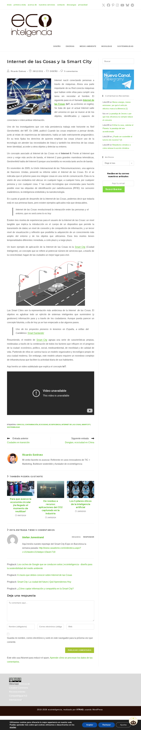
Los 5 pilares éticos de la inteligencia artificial (81, 504)
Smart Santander (36, 333)
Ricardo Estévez (18, 71)
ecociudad (43, 424)
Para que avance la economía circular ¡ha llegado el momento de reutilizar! (20, 505)
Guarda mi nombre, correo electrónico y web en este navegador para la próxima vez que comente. (50, 640)
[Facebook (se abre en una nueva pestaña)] (108, 5)
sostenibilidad (13, 427)
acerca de (32, 5)
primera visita (20, 5)
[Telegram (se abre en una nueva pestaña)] (132, 5)
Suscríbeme (113, 189)
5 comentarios (71, 71)
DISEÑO (54, 71)
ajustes (13, 727)
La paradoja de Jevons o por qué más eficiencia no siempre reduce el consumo (118, 117)
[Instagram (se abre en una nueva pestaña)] (117, 5)
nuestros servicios (47, 5)
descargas (71, 5)
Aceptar (89, 725)
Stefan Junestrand (33, 537)
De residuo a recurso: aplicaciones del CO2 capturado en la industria (51, 507)
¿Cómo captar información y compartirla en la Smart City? (45, 588)
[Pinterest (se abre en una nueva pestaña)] (113, 5)
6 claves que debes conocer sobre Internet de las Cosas (44, 575)
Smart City (80, 247)
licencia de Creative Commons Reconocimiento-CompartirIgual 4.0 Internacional (19, 692)
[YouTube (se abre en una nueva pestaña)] (122, 5)
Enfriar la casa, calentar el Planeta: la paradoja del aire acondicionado (118, 128)
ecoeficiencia (55, 424)
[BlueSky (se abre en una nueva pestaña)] (127, 5)
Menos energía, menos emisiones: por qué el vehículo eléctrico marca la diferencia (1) (117, 105)
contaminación (31, 424)
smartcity (86, 424)
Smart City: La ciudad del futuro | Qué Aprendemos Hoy (44, 582)
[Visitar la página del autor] (12, 458)
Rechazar (106, 725)
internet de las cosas (71, 424)
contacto (61, 5)
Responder (88, 537)
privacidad (82, 5)
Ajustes (123, 725)
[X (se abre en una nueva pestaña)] (103, 5)
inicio (9, 5)
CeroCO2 (20, 424)
